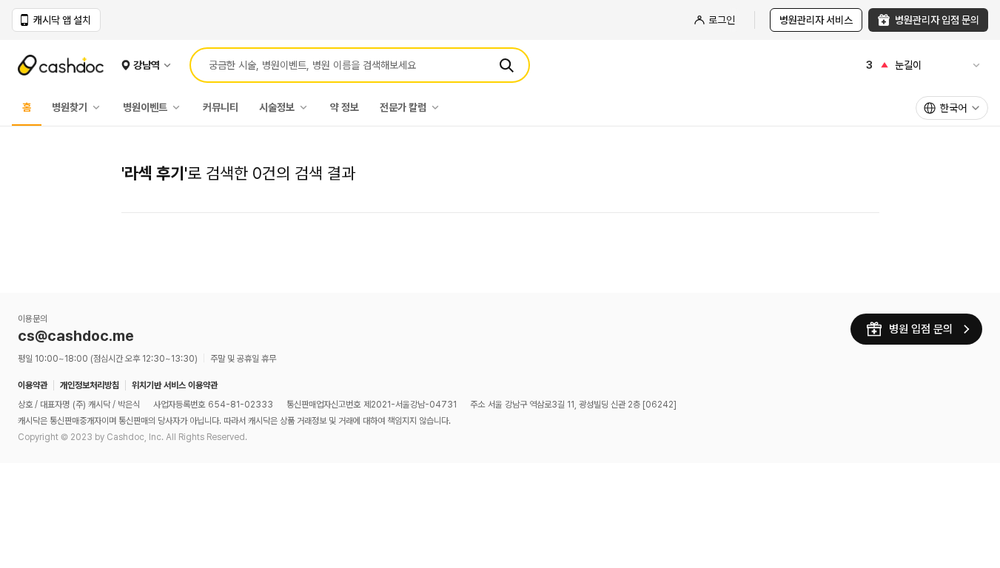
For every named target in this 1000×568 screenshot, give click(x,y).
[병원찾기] (100, 107)
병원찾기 (69, 107)
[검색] (506, 65)
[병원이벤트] (179, 107)
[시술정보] (307, 107)
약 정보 (344, 107)
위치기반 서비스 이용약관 (175, 385)
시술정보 (277, 107)
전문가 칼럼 (403, 107)
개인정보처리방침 (89, 385)
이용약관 (32, 385)
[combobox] (952, 108)
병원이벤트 (145, 107)
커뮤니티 (220, 107)
